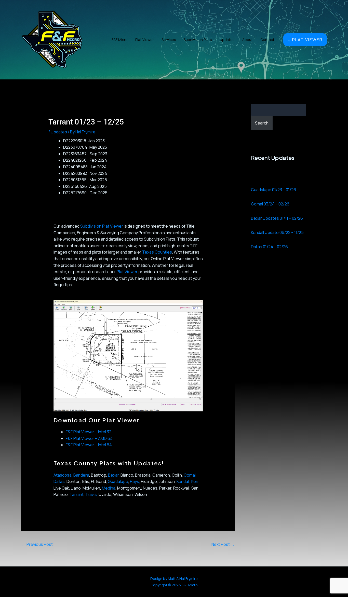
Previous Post (37, 544)
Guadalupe (118, 481)
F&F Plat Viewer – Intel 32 (88, 432)
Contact (267, 39)
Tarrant (77, 494)
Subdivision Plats (198, 39)
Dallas (59, 481)
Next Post (223, 544)
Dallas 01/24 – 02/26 (269, 246)
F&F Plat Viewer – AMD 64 (89, 438)
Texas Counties (157, 252)
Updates (227, 39)
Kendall (183, 481)
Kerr (195, 481)
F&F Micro (120, 39)
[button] (305, 39)
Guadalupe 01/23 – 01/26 (273, 189)
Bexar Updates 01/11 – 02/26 (277, 218)
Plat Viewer (144, 39)
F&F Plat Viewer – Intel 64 (89, 445)
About (247, 39)
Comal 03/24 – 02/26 (270, 204)
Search (262, 123)
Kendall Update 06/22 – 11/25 (277, 232)
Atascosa (62, 475)
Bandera (81, 475)
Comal (190, 475)
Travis (91, 494)
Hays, (135, 481)
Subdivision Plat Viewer (101, 226)
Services (169, 39)
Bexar (113, 475)
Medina (108, 488)
